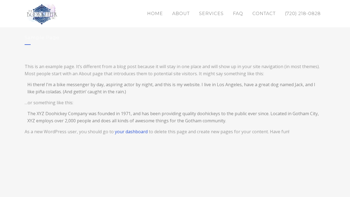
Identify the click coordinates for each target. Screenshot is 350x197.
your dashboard (131, 132)
